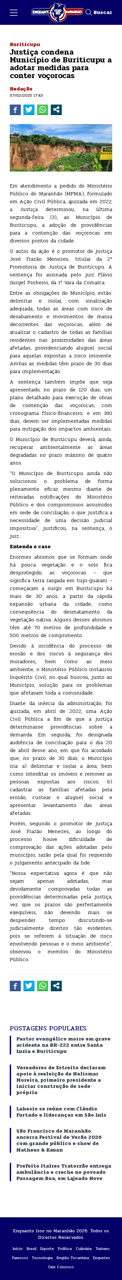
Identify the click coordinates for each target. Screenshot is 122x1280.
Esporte (47, 1249)
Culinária (84, 1249)
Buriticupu (25, 44)
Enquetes (101, 1258)
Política (65, 1249)
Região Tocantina (73, 1258)
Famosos (20, 1258)
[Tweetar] (28, 109)
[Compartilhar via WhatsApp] (42, 109)
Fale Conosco (61, 1267)
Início (18, 1249)
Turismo (103, 1249)
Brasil (31, 1249)
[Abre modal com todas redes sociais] (56, 109)
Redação (21, 89)
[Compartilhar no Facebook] (15, 109)
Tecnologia (42, 1258)
